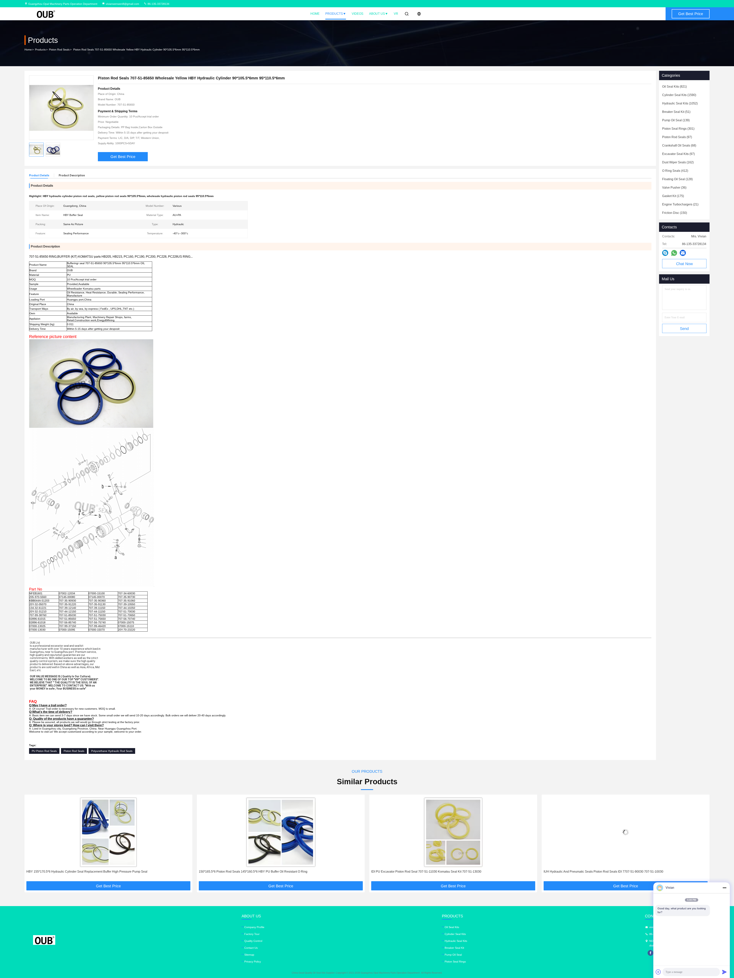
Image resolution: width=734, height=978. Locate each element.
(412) (675, 170)
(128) (677, 179)
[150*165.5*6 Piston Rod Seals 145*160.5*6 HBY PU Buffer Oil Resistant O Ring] (108, 832)
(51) (676, 111)
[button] (31, 839)
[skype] (665, 252)
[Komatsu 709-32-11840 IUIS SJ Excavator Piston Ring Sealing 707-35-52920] (626, 832)
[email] (682, 252)
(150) (674, 212)
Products (334, 13)
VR (396, 13)
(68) (679, 145)
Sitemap (249, 954)
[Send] (724, 972)
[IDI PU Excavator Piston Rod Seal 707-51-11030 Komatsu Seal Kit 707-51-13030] (281, 832)
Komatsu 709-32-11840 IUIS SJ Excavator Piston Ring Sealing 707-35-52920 (596, 871)
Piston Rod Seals (59, 49)
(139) (676, 120)
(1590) (679, 95)
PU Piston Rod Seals (44, 750)
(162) (678, 162)
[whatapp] (674, 253)
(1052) (680, 103)
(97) (677, 137)
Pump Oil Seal (453, 954)
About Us (377, 13)
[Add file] (658, 972)
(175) (673, 196)
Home (315, 13)
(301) (678, 128)
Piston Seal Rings (455, 961)
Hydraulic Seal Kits (456, 940)
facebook (650, 953)
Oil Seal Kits (452, 927)
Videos (357, 13)
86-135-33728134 (158, 3)
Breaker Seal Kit (454, 947)
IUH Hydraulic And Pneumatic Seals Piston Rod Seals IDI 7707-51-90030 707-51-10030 (431, 871)
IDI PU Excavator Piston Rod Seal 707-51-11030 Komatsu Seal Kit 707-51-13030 (254, 871)
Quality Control (253, 940)
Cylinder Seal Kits (455, 934)
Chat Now (684, 264)
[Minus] (724, 887)
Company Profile (254, 927)
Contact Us (251, 947)
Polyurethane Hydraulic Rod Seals (111, 750)
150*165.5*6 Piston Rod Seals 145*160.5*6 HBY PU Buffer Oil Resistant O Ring (80, 871)
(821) (674, 86)
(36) (674, 187)
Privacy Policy (252, 961)
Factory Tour (252, 934)
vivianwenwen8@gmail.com (122, 3)
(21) (680, 204)
